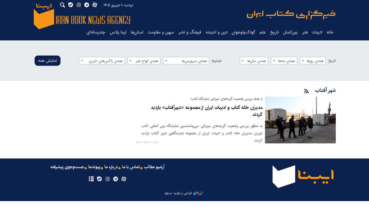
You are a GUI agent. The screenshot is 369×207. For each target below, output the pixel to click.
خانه (330, 32)
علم (263, 32)
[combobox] (313, 60)
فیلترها (217, 61)
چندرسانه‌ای (95, 32)
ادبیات (317, 32)
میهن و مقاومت (161, 32)
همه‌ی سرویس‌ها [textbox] (194, 61)
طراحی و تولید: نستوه (178, 193)
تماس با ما (131, 167)
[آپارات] (123, 179)
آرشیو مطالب (154, 167)
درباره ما (111, 167)
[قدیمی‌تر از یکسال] (300, 120)
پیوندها (94, 167)
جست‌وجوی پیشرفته (67, 167)
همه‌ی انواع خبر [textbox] (147, 61)
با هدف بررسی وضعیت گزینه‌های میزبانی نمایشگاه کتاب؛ (226, 98)
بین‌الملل (290, 32)
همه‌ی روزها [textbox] (315, 61)
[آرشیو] (91, 179)
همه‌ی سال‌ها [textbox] (256, 61)
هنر (305, 32)
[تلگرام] (115, 179)
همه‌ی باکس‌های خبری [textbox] (105, 61)
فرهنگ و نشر (189, 32)
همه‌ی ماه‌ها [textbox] (286, 61)
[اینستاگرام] (107, 179)
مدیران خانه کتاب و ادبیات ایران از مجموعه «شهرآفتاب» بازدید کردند (206, 111)
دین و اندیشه (216, 32)
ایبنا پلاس (118, 32)
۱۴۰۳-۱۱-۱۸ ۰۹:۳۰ (146, 142)
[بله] (99, 179)
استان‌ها (137, 32)
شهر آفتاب (325, 90)
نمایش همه (47, 60)
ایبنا (291, 15)
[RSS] (307, 91)
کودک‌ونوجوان (243, 32)
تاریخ (332, 61)
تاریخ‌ (274, 32)
